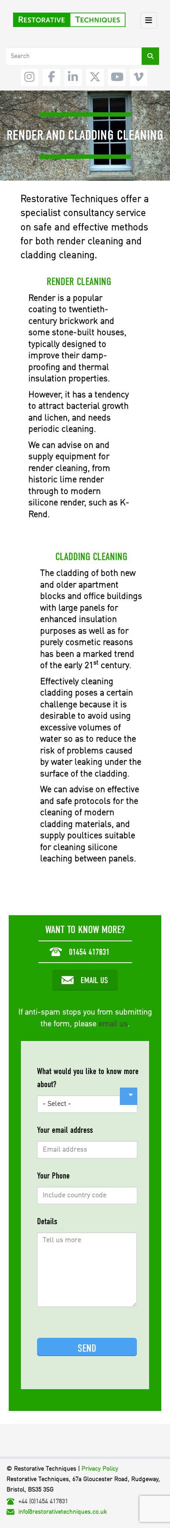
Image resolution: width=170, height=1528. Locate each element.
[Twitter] (95, 77)
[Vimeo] (138, 77)
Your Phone (53, 1176)
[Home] (69, 20)
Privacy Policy (100, 1469)
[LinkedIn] (73, 77)
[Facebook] (51, 77)
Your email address (65, 1130)
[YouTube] (117, 77)
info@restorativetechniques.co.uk (62, 1512)
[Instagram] (29, 77)
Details (47, 1221)
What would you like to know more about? (88, 1077)
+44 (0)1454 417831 (43, 1501)
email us (113, 1024)
